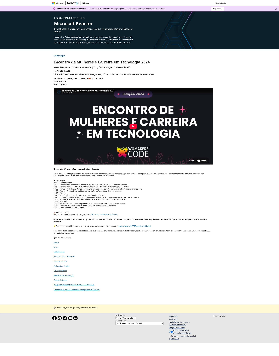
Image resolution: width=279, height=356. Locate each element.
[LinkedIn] (75, 318)
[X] (65, 318)
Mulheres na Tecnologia (63, 275)
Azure (56, 247)
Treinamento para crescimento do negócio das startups (77, 289)
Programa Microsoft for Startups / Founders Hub (74, 285)
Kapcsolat (173, 316)
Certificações (59, 252)
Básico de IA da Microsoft (64, 256)
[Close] (276, 9)
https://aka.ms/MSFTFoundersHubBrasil (134, 226)
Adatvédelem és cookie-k (179, 322)
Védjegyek (173, 319)
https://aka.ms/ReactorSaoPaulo (103, 214)
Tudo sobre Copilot (61, 266)
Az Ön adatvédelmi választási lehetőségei (182, 331)
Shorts (56, 242)
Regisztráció (217, 9)
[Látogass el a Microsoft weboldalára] (58, 3)
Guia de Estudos (60, 280)
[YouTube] (70, 318)
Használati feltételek (177, 325)
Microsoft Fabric (60, 270)
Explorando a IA (60, 261)
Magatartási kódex (177, 327)
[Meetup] (60, 318)
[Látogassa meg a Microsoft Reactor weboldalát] (73, 3)
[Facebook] (55, 318)
